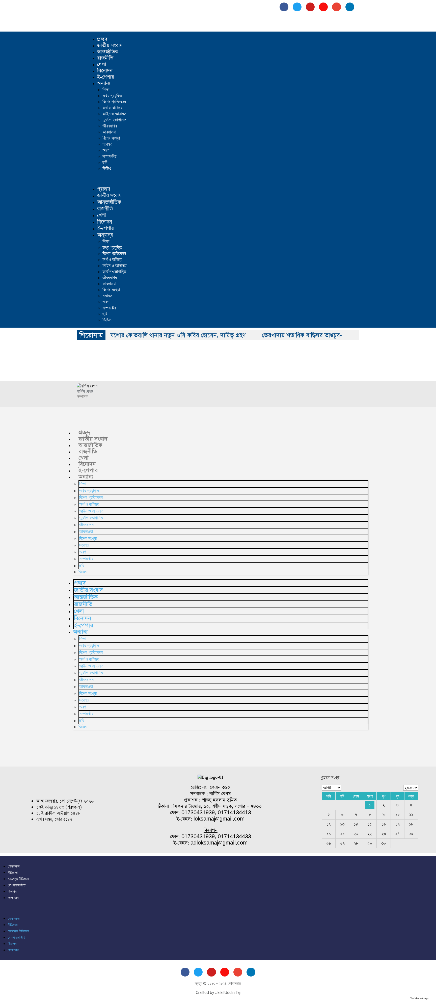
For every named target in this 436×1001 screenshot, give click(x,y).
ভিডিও (107, 168)
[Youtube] (310, 7)
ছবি (104, 162)
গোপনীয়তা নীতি (16, 885)
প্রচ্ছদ (102, 39)
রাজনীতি (105, 58)
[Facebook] (284, 7)
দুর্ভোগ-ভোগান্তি (114, 119)
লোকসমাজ (13, 866)
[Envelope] (336, 7)
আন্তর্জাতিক (107, 51)
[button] (227, 178)
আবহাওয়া (109, 132)
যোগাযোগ (13, 898)
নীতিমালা (13, 873)
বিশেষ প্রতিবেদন (114, 101)
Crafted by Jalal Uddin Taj (218, 992)
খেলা (101, 64)
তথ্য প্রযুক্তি (112, 95)
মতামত (107, 144)
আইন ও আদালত (114, 113)
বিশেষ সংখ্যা (111, 138)
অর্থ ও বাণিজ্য (112, 107)
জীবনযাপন (109, 125)
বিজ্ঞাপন (12, 891)
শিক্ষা (105, 89)
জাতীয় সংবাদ (110, 45)
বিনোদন (105, 70)
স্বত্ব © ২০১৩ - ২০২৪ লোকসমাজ (218, 983)
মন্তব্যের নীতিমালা (18, 879)
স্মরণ (105, 150)
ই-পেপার (105, 77)
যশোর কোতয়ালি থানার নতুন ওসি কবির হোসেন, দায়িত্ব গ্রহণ (178, 335)
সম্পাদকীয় (109, 156)
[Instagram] (323, 7)
